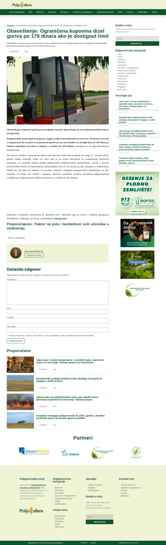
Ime (8, 308)
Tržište (120, 12)
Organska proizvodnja (105, 12)
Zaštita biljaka (143, 12)
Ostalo (154, 12)
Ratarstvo (40, 12)
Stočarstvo (52, 12)
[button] (27, 238)
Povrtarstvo (64, 12)
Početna (10, 25)
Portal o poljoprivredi (16, 12)
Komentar (11, 279)
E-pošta (10, 317)
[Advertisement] (58, 197)
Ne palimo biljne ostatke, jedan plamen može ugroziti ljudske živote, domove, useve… (136, 160)
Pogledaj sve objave (34, 255)
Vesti (30, 12)
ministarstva (60, 218)
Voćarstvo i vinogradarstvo (83, 12)
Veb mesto (11, 326)
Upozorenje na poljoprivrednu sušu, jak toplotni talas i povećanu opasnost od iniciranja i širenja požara (67, 398)
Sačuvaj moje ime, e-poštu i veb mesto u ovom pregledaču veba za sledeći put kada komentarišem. (51, 335)
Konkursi (130, 12)
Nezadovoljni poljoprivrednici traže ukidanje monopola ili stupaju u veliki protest (69, 379)
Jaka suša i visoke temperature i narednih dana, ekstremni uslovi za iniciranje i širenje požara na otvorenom (70, 361)
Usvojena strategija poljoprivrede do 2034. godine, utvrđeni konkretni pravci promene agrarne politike (70, 417)
